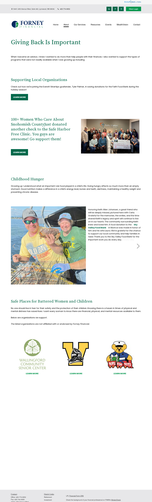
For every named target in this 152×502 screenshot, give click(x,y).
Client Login (133, 9)
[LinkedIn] (108, 9)
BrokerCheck (116, 500)
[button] (55, 24)
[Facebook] (115, 9)
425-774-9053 (65, 9)
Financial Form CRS (76, 496)
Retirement (48, 497)
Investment (48, 500)
